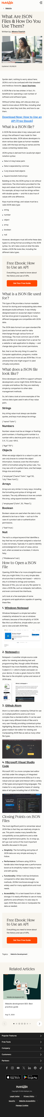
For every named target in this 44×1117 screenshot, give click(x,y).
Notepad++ (12, 652)
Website (8, 8)
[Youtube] (18, 1068)
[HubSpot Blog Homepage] (7, 3)
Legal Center (15, 1096)
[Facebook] (7, 1068)
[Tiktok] (41, 1068)
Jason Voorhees (29, 86)
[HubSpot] (22, 1086)
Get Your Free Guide (22, 283)
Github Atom (13, 705)
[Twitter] (24, 1068)
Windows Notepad (16, 608)
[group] (22, 996)
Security (12, 1101)
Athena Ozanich (18, 32)
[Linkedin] (29, 1068)
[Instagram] (12, 1068)
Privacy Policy (29, 1096)
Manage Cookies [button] (22, 1105)
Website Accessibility (27, 1101)
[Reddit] (35, 1068)
